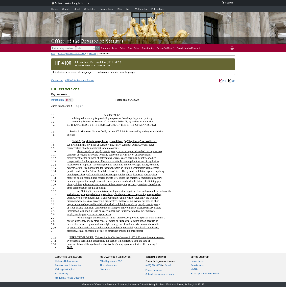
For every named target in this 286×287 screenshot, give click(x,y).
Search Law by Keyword (188, 48)
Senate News (198, 265)
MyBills (194, 269)
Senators (105, 269)
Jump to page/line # (61, 106)
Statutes (105, 48)
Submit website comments (159, 274)
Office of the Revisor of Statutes (87, 41)
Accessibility (61, 273)
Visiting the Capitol (64, 269)
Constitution (148, 48)
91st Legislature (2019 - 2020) (72, 53)
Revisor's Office (164, 48)
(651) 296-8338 (153, 265)
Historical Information (66, 261)
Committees (106, 9)
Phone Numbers (153, 270)
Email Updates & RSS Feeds (205, 273)
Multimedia (141, 9)
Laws (114, 48)
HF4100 (92, 53)
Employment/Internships (68, 265)
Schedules (89, 9)
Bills (120, 9)
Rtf (233, 81)
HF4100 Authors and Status (79, 80)
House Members (109, 265)
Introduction (57, 100)
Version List (57, 80)
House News (197, 261)
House (54, 9)
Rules (122, 48)
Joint (77, 9)
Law (128, 9)
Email (168, 265)
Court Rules (133, 48)
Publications (157, 9)
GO (97, 48)
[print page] (232, 48)
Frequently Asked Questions (69, 277)
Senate (66, 9)
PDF (224, 81)
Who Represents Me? (111, 261)
